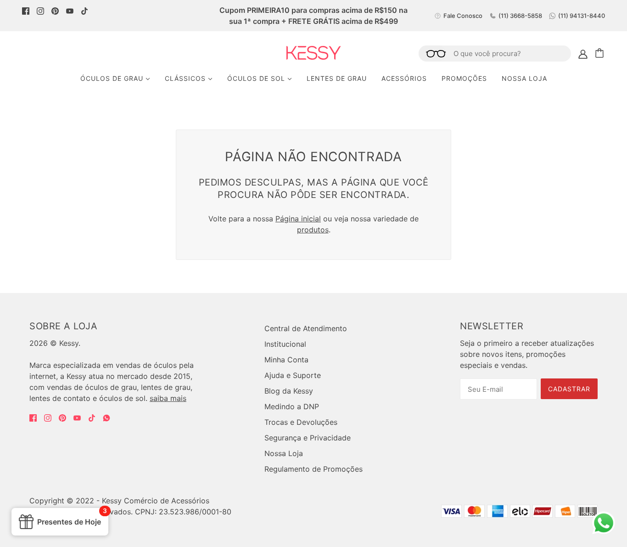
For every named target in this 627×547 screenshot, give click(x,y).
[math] (106, 418)
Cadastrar (569, 389)
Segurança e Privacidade (307, 437)
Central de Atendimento (305, 328)
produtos (313, 229)
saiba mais (168, 398)
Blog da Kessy (288, 390)
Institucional (285, 344)
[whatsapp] (603, 531)
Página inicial (298, 218)
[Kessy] (313, 57)
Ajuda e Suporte (292, 375)
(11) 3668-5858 (520, 15)
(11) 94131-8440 (581, 15)
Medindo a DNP (291, 406)
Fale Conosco (462, 15)
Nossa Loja (283, 453)
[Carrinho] (601, 53)
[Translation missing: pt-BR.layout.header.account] (583, 53)
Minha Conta (286, 359)
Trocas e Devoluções (300, 422)
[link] (25, 10)
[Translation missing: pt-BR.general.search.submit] (432, 53)
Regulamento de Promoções (313, 469)
